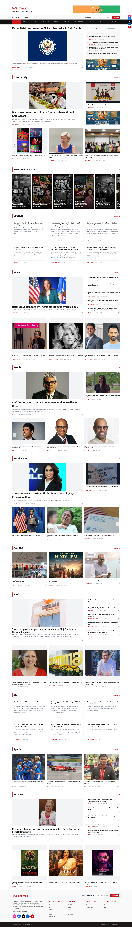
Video (105, 907)
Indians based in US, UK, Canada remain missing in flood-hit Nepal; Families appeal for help (103, 48)
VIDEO (26, 17)
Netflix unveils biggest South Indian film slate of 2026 (103, 824)
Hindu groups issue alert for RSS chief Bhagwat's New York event (102, 284)
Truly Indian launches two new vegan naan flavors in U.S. (103, 600)
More (114, 22)
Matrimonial (52, 912)
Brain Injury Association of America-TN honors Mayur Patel (102, 37)
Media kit (70, 909)
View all (116, 77)
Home (16, 22)
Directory (51, 909)
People (56, 22)
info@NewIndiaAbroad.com (20, 911)
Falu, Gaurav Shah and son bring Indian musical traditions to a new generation (102, 800)
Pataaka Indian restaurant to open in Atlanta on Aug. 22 (103, 623)
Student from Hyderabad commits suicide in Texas (103, 277)
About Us (70, 904)
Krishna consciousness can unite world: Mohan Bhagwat (103, 32)
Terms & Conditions (91, 904)
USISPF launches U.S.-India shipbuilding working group (103, 42)
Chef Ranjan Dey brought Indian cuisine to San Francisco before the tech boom (101, 631)
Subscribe (116, 17)
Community (45, 22)
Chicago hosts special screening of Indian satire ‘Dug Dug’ (103, 808)
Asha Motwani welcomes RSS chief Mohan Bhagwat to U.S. (104, 292)
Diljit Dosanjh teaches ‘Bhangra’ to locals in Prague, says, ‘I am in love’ (103, 831)
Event (50, 907)
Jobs (50, 914)
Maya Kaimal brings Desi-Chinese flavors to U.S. (102, 608)
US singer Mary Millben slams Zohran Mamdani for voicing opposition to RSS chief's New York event (103, 309)
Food (102, 22)
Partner (69, 907)
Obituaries (52, 916)
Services (109, 1)
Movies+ (92, 22)
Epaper (106, 904)
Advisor (70, 912)
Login (108, 17)
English (117, 1)
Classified (51, 904)
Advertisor (70, 914)
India (34, 22)
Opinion (67, 22)
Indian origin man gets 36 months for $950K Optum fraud (103, 301)
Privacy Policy (89, 907)
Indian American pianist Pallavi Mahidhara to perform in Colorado (103, 816)
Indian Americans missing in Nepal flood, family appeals (103, 53)
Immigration (79, 22)
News (25, 22)
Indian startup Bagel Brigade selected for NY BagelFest (101, 615)
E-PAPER (16, 17)
